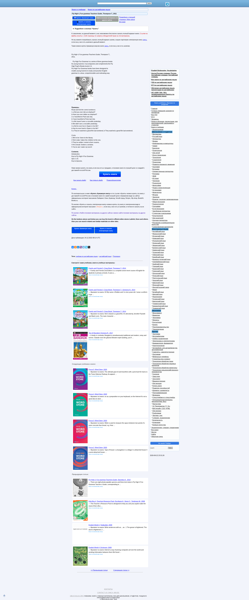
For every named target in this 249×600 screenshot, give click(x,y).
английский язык (105, 256)
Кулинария (156, 422)
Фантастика (157, 404)
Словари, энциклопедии (161, 418)
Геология (156, 374)
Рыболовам (157, 413)
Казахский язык (158, 269)
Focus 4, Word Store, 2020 (98, 394)
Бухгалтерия (157, 322)
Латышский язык (159, 273)
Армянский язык (158, 250)
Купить (73, 189)
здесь (145, 40)
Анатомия (156, 167)
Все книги (154, 430)
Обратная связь (157, 436)
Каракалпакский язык (160, 306)
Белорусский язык (159, 248)
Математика (157, 134)
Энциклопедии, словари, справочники (165, 427)
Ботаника (156, 169)
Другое (153, 432)
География (156, 206)
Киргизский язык (158, 301)
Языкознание (157, 297)
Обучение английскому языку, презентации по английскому (163, 89)
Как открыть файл (96, 180)
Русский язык (157, 136)
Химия (155, 146)
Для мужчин (157, 411)
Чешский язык (158, 280)
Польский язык (158, 276)
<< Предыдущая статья (99, 570)
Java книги (156, 379)
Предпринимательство (161, 327)
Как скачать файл (79, 180)
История (156, 178)
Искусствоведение (159, 155)
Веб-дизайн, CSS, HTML (161, 408)
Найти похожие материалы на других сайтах (107, 19)
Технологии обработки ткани (163, 361)
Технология (157, 157)
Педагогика (157, 162)
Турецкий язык (158, 266)
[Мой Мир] (78, 247)
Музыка (155, 195)
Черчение (156, 181)
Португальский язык (160, 278)
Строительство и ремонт (161, 359)
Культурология (158, 216)
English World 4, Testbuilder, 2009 (100, 525)
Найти (153, 434)
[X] (89, 247)
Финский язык (157, 294)
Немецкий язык (158, 238)
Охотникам (156, 354)
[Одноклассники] (75, 247)
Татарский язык (158, 252)
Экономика (156, 317)
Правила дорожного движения (164, 164)
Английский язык (159, 231)
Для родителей (158, 218)
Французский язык (159, 234)
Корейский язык (158, 257)
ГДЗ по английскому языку (161, 82)
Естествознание (158, 209)
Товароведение (158, 329)
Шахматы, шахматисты (161, 390)
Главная (154, 108)
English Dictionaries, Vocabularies (164, 70)
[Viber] (81, 247)
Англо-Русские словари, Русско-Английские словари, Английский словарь (164, 75)
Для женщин (157, 383)
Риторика (156, 174)
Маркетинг (156, 315)
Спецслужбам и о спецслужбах (164, 397)
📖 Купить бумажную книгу (83, 18)
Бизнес (155, 324)
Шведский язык (158, 283)
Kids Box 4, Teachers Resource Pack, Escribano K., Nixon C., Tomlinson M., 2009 (117, 501)
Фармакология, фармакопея (163, 343)
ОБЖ (154, 176)
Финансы (156, 320)
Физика (155, 141)
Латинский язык (158, 243)
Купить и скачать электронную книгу (106, 230)
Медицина (156, 395)
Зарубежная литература (161, 211)
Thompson (116, 256)
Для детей (156, 153)
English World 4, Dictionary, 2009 (100, 547)
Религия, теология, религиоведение (165, 199)
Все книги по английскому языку (164, 79)
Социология (157, 160)
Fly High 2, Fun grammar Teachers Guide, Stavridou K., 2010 (110, 480)
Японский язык (158, 285)
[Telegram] (83, 247)
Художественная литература (163, 171)
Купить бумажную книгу (83, 228)
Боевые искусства (159, 425)
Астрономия (157, 190)
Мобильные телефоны (161, 357)
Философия (157, 185)
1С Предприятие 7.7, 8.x (161, 406)
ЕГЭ (152, 117)
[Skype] (86, 247)
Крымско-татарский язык (161, 259)
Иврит (155, 290)
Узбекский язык (158, 255)
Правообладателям (114, 180)
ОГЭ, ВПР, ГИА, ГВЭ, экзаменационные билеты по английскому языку (162, 94)
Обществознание (159, 202)
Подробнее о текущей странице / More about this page (127, 19)
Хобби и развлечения (160, 338)
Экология (156, 197)
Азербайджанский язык (161, 262)
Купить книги (110, 174)
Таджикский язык (159, 308)
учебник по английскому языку (87, 256)
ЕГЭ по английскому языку (161, 85)
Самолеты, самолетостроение (163, 352)
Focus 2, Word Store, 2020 (98, 447)
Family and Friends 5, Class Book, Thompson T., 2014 (107, 268)
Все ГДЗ (154, 115)
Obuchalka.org (77, 596)
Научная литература (160, 220)
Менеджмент (157, 313)
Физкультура (157, 192)
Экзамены (155, 119)
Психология (157, 183)
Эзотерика (156, 334)
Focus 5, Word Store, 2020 (98, 369)
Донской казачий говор (161, 287)
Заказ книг (156, 376)
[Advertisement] (129, 65)
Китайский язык (158, 292)
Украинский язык (159, 245)
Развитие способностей (161, 388)
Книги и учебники (157, 127)
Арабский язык (158, 264)
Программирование (160, 393)
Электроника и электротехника (164, 341)
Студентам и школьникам (162, 213)
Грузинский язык (158, 299)
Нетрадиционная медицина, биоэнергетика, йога (162, 400)
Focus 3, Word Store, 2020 (98, 420)
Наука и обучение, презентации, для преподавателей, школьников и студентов (164, 123)
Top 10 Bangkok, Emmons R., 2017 (101, 333)
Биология (156, 148)
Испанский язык (158, 236)
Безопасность (158, 420)
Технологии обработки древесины (165, 368)
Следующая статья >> (121, 570)
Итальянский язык (159, 241)
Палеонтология (158, 204)
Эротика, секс (157, 415)
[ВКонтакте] (72, 247)
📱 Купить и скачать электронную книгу (84, 23)
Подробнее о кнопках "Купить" (87, 29)
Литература (157, 139)
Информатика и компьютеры (163, 143)
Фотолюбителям (158, 336)
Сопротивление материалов (163, 227)
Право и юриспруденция (161, 188)
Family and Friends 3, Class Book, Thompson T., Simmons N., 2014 (112, 290)
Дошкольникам (158, 129)
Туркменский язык (159, 304)
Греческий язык (158, 271)
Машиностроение (159, 381)
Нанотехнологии (158, 345)
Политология (157, 150)
